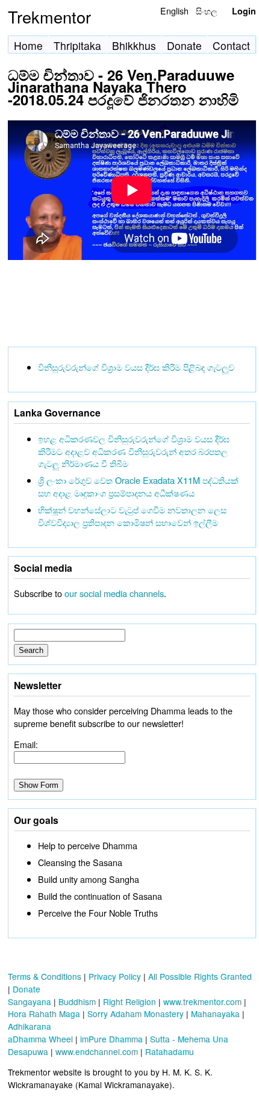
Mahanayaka (215, 1014)
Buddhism (77, 1001)
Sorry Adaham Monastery (135, 1014)
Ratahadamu (169, 1051)
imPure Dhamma (111, 1039)
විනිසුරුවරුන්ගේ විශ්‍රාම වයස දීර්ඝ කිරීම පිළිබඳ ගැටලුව (136, 367)
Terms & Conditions (44, 976)
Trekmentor (49, 16)
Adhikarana (29, 1026)
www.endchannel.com (96, 1051)
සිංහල (206, 10)
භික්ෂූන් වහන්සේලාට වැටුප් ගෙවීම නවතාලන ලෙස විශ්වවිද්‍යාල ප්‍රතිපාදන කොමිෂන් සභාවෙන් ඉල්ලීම (132, 515)
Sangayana (29, 1001)
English (174, 10)
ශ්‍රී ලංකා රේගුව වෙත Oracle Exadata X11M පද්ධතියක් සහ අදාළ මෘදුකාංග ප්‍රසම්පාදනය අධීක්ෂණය (138, 486)
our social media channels (114, 593)
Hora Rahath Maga (44, 1014)
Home (28, 45)
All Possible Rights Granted (200, 976)
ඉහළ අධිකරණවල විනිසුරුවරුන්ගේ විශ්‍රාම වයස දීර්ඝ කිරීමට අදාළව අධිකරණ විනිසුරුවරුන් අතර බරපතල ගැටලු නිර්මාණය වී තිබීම (133, 451)
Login (244, 11)
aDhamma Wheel (40, 1039)
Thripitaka (77, 45)
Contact (231, 45)
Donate (184, 45)
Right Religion (129, 1001)
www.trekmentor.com (202, 1001)
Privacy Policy (115, 976)
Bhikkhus (134, 45)
